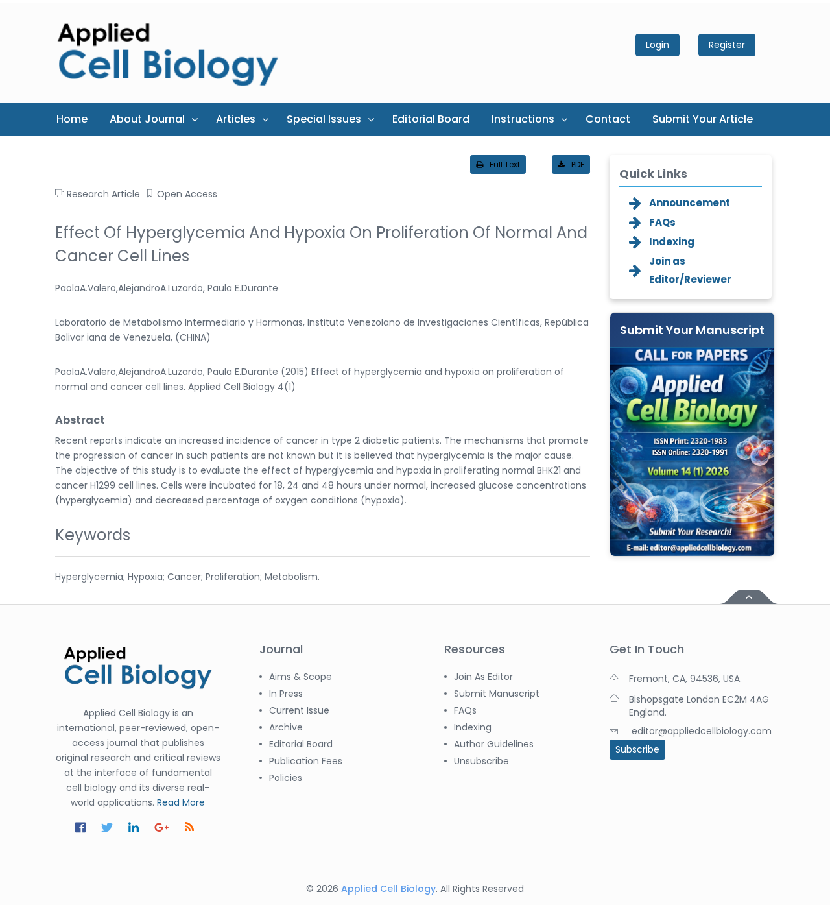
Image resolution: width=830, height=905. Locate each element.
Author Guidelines (494, 744)
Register (727, 44)
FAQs (662, 222)
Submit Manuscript (497, 693)
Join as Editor (483, 676)
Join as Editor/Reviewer (690, 270)
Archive (286, 727)
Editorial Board (430, 119)
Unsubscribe (481, 761)
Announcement (689, 203)
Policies (285, 777)
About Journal (147, 119)
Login (657, 44)
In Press (286, 693)
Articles (235, 119)
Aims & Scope (300, 676)
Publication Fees (305, 761)
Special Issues (324, 119)
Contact (608, 119)
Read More (181, 802)
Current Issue (299, 710)
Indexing (671, 241)
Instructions (523, 119)
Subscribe (637, 749)
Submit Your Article (702, 119)
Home (72, 119)
